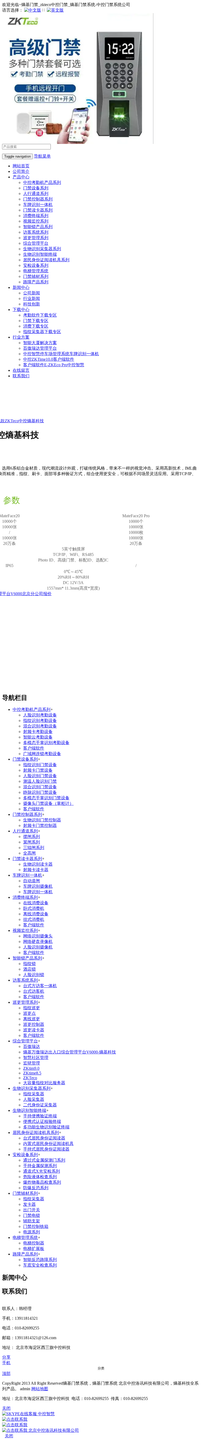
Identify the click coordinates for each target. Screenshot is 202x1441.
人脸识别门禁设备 (40, 776)
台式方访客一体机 (40, 985)
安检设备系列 (35, 265)
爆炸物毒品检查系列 (42, 1182)
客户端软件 (33, 748)
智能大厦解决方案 (40, 342)
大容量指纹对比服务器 (44, 1083)
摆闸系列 (31, 836)
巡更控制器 (33, 1024)
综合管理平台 (35, 243)
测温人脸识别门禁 (40, 781)
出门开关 (31, 1210)
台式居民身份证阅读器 (44, 1138)
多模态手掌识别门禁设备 (46, 798)
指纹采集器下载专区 (42, 331)
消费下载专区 (35, 326)
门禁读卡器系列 (38, 210)
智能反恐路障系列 (40, 1259)
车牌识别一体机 (38, 204)
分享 (6, 1357)
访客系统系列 (35, 232)
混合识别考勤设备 (40, 726)
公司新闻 (31, 293)
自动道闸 (31, 880)
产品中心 (21, 177)
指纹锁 (29, 963)
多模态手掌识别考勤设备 (46, 742)
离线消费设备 (35, 914)
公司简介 (21, 171)
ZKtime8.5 (32, 1073)
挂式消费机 (33, 919)
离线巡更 (31, 1019)
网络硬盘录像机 (38, 941)
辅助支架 (31, 1221)
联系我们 (21, 376)
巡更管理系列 (35, 237)
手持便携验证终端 (40, 1116)
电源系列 (31, 1232)
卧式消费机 (33, 908)
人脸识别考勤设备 (40, 715)
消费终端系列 (35, 215)
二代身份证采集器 (40, 1105)
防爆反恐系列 (35, 1188)
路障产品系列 (35, 282)
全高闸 (29, 853)
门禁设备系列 (35, 188)
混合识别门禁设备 (40, 787)
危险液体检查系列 (40, 1176)
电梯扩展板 (33, 1248)
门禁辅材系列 (35, 276)
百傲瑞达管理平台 (40, 348)
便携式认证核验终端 (42, 1121)
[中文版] (32, 10)
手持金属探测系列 (40, 1165)
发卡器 (29, 1204)
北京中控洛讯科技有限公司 (53, 1430)
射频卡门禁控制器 (40, 825)
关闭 (9, 1436)
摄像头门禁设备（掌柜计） (48, 803)
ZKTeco (30, 1078)
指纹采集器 (33, 1094)
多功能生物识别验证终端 (46, 1127)
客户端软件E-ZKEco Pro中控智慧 (53, 365)
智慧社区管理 (35, 1057)
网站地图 (39, 1389)
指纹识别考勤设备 (40, 720)
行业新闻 (31, 298)
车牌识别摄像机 (38, 886)
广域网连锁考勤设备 (42, 753)
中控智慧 (46, 1414)
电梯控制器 (33, 1243)
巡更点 (29, 1013)
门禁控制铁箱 (35, 1226)
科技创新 (31, 304)
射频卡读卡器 (35, 869)
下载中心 (21, 309)
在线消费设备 (35, 903)
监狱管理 (31, 1063)
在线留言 (21, 370)
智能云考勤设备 (38, 737)
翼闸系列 (31, 842)
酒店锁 (29, 969)
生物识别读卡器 (38, 864)
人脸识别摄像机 (38, 947)
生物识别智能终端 (40, 254)
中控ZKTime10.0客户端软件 (48, 359)
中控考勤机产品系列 (42, 182)
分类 (101, 1368)
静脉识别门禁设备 (40, 792)
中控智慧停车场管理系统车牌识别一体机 (61, 354)
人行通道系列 (35, 193)
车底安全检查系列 (40, 1265)
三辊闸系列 (33, 847)
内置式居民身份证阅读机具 (48, 1143)
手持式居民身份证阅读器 (46, 1149)
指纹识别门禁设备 (40, 764)
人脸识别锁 (33, 974)
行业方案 (21, 337)
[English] (55, 10)
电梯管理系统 (35, 271)
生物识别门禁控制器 (42, 820)
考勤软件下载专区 (40, 315)
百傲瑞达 (31, 1046)
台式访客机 (33, 991)
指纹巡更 (31, 1008)
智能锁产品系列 (38, 226)
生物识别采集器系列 (42, 249)
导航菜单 (42, 156)
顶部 (6, 1373)
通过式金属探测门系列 (44, 1160)
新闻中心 (21, 287)
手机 (6, 1362)
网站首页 (21, 166)
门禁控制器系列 (38, 199)
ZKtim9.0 (31, 1068)
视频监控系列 (35, 221)
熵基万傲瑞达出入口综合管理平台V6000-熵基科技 (69, 1052)
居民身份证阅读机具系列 (46, 260)
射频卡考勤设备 (38, 731)
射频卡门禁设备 (38, 770)
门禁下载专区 (35, 320)
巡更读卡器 (33, 1030)
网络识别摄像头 (38, 936)
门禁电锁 (31, 1215)
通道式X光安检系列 (41, 1171)
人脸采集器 (33, 1099)
